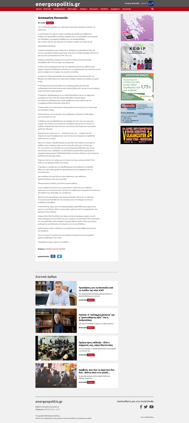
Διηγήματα (115, 9)
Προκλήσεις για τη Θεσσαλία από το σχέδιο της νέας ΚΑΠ (96, 289)
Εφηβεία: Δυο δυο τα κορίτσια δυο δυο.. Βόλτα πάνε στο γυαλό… (96, 371)
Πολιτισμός (72, 9)
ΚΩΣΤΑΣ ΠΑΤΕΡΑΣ (59, 249)
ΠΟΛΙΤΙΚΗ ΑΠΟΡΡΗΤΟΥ (70, 418)
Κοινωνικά (126, 9)
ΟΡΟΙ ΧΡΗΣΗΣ (57, 418)
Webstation (149, 417)
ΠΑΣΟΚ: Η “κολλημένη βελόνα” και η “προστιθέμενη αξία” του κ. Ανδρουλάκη (97, 317)
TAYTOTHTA (39, 418)
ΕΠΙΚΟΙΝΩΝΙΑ (48, 418)
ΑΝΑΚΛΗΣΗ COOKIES (84, 418)
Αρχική (39, 9)
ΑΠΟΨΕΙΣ (48, 249)
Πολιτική (47, 9)
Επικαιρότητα (59, 9)
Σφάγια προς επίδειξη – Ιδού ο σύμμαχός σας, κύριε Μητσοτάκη (96, 343)
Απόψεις (83, 9)
